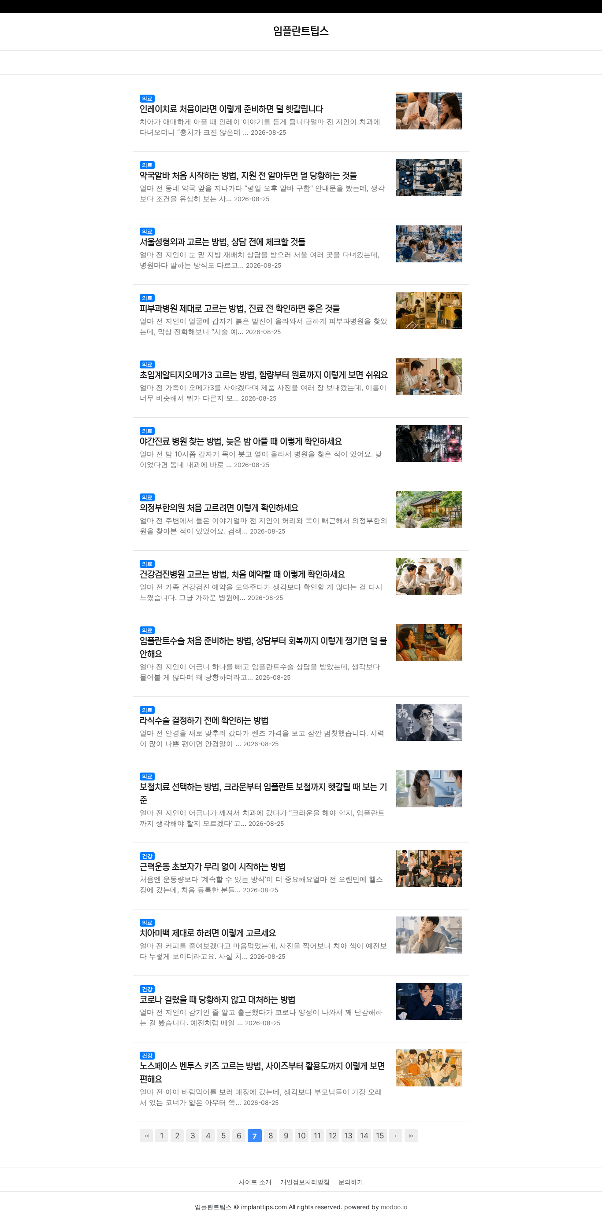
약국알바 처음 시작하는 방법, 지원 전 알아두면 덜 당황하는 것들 (248, 176)
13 (348, 1135)
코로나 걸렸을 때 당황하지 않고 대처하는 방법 (217, 1000)
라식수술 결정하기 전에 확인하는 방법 (204, 721)
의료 (147, 98)
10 (301, 1135)
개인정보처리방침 (305, 1181)
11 (317, 1135)
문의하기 (350, 1181)
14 (364, 1135)
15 (380, 1135)
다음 (395, 1135)
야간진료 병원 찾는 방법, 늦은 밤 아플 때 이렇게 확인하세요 (241, 442)
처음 (146, 1135)
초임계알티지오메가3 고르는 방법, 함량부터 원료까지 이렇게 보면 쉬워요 (264, 375)
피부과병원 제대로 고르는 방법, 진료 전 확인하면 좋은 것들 (240, 309)
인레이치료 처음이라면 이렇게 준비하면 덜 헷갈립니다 (231, 109)
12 (333, 1135)
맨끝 (411, 1135)
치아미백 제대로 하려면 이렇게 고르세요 (208, 933)
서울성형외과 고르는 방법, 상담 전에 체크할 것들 (222, 242)
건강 (147, 856)
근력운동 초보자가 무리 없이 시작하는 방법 (213, 867)
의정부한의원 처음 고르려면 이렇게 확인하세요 (219, 508)
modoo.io (394, 1207)
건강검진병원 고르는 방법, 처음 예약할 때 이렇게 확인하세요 (242, 575)
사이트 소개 (255, 1181)
